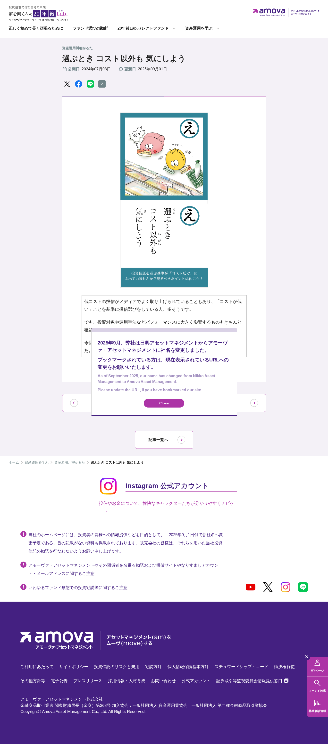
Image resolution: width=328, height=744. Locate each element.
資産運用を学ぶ (198, 28)
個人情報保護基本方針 (188, 666)
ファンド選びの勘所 (90, 28)
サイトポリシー (73, 666)
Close (164, 403)
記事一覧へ (158, 440)
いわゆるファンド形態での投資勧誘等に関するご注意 (77, 587)
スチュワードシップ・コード (241, 666)
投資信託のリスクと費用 (116, 666)
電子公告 (59, 681)
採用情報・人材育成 (126, 681)
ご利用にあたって (36, 666)
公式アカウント (196, 681)
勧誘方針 (153, 666)
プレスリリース (87, 681)
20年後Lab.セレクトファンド (143, 28)
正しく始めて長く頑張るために (36, 28)
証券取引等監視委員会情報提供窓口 (252, 681)
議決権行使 (284, 666)
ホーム (14, 462)
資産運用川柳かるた (69, 462)
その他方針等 (32, 681)
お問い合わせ (163, 681)
